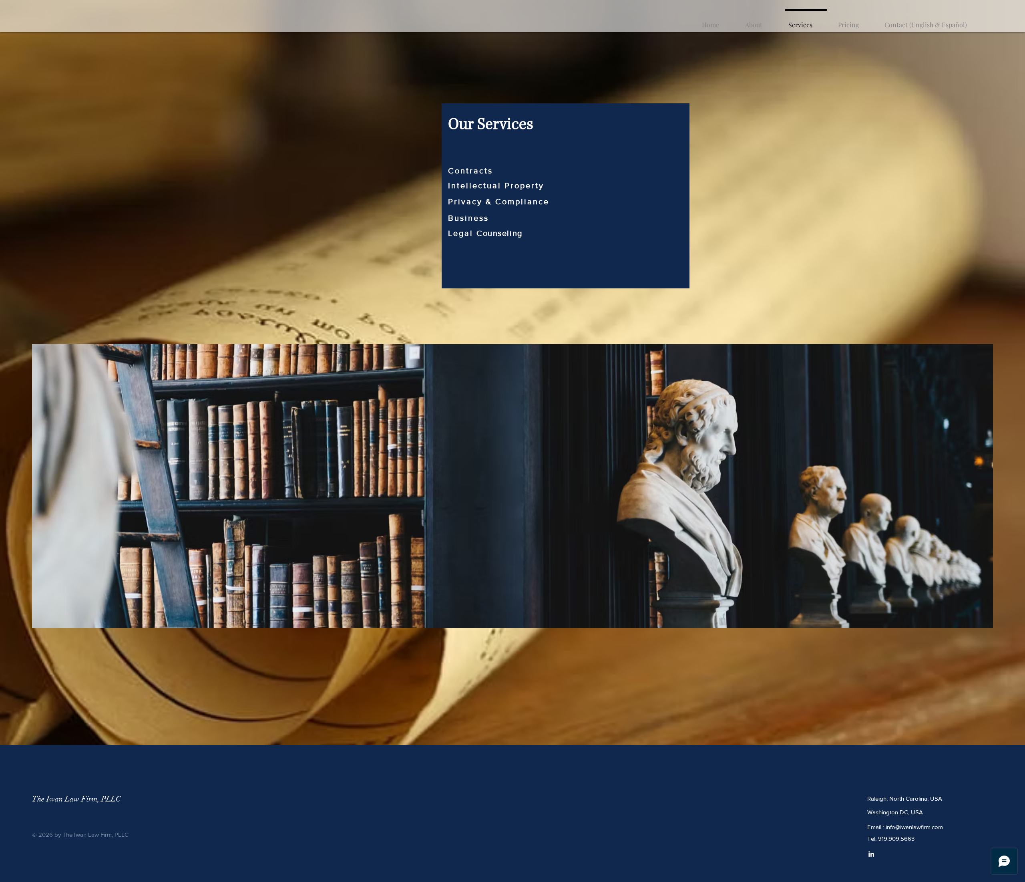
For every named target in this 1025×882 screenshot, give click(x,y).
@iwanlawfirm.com (919, 827)
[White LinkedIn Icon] (871, 854)
